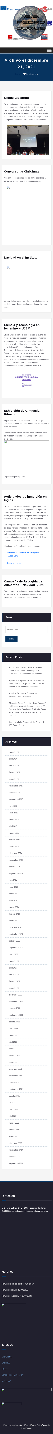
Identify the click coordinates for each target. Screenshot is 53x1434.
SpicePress (42, 1425)
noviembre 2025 (16, 786)
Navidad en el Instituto (21, 257)
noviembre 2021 (16, 1076)
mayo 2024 (14, 894)
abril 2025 (13, 826)
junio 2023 (13, 954)
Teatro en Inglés (14, 563)
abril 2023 (13, 968)
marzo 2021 (14, 1123)
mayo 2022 (14, 1035)
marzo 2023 (14, 974)
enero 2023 (14, 988)
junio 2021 (13, 1109)
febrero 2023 (14, 981)
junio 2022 (13, 1028)
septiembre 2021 (16, 1089)
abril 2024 (13, 900)
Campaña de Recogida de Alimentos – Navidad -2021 (24, 583)
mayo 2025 (14, 819)
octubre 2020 (14, 1157)
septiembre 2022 (16, 1015)
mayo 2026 (14, 752)
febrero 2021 (14, 1130)
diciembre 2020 (15, 1143)
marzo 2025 (14, 833)
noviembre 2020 (16, 1150)
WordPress (25, 1425)
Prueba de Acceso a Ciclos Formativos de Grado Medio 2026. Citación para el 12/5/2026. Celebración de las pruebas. (27, 670)
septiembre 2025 (16, 799)
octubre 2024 (14, 867)
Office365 (6, 1363)
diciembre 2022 (15, 995)
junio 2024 (13, 887)
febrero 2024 (14, 914)
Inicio (17, 74)
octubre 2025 (14, 792)
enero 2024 (14, 921)
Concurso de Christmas (21, 171)
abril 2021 (13, 1116)
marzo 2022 (14, 1049)
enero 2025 (14, 846)
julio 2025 (13, 806)
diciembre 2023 (15, 927)
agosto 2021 (14, 1096)
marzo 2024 (14, 907)
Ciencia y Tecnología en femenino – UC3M (22, 326)
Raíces (5, 1369)
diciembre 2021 (15, 1069)
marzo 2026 (14, 765)
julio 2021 (13, 1103)
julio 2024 (13, 880)
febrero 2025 (14, 840)
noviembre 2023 (16, 934)
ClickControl (7, 1357)
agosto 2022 (14, 1022)
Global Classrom (16, 97)
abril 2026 (13, 759)
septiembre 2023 (16, 948)
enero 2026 (14, 779)
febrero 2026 (14, 772)
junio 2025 (13, 813)
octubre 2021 (14, 1082)
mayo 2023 (14, 961)
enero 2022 (14, 1062)
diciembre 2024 (15, 853)
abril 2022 (13, 1042)
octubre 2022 (14, 1008)
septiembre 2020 (16, 1163)
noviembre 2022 (16, 1001)
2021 (25, 74)
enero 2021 (14, 1136)
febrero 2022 (14, 1055)
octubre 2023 (14, 941)
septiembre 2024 (16, 873)
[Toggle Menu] (49, 50)
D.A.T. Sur (6, 1381)
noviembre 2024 (16, 860)
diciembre (33, 74)
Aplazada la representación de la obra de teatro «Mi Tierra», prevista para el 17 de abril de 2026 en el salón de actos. (26, 683)
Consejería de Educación (12, 1375)
